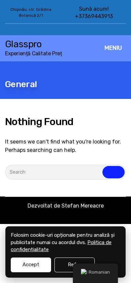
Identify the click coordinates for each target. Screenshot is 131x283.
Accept (31, 265)
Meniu (113, 48)
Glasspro (23, 44)
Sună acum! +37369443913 (94, 12)
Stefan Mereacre (82, 206)
